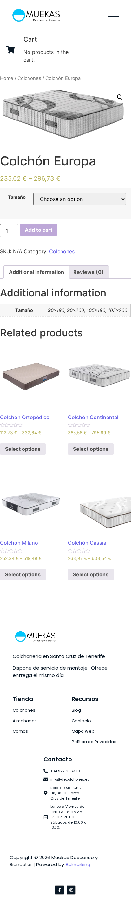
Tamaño (17, 197)
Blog (76, 710)
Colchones (29, 78)
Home (6, 78)
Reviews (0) (88, 272)
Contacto (81, 721)
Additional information (36, 272)
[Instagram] (71, 890)
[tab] (36, 272)
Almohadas (25, 721)
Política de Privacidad (94, 742)
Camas (20, 731)
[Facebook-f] (59, 890)
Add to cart (38, 230)
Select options (23, 449)
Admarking (77, 864)
